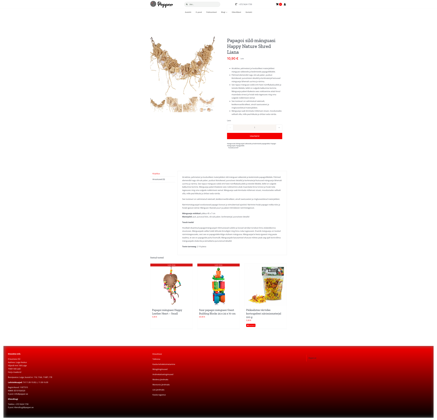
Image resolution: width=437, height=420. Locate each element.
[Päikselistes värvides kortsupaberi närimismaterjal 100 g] (265, 285)
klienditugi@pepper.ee (24, 407)
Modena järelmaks (160, 379)
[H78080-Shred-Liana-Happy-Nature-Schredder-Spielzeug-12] (182, 64)
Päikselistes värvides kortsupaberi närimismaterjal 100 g (263, 313)
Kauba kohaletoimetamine (163, 364)
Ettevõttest (157, 354)
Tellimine (156, 359)
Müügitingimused (160, 369)
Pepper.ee (312, 358)
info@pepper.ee (21, 394)
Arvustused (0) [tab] (158, 179)
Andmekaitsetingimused (162, 374)
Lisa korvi (254, 136)
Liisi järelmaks (158, 389)
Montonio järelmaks (161, 384)
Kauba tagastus (159, 394)
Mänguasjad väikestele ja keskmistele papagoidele (253, 144)
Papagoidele (240, 146)
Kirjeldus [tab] (156, 173)
